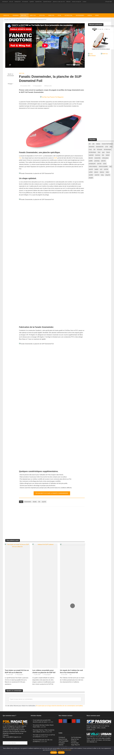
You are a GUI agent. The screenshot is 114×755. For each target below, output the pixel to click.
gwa (103, 152)
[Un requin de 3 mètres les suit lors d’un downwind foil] (72, 605)
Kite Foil (42, 15)
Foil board (73, 741)
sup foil (44, 501)
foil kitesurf (5, 1)
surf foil (106, 169)
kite (103, 155)
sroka (104, 163)
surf (101, 169)
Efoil (59, 15)
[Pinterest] (74, 721)
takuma (102, 172)
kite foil (91, 158)
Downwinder (27, 501)
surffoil (90, 172)
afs (89, 143)
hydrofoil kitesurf (47, 1)
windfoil (91, 175)
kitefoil (107, 155)
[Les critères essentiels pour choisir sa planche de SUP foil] (44, 605)
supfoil (96, 169)
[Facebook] (65, 721)
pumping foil (92, 163)
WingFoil (6, 15)
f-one (90, 149)
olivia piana (105, 158)
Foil (20, 158)
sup (110, 166)
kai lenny (97, 155)
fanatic (34, 501)
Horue (108, 152)
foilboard (68, 1)
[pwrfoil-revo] (101, 38)
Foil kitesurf (62, 737)
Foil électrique (75, 743)
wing (102, 175)
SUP (55, 158)
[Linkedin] (78, 721)
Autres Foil (68, 15)
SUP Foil (23, 15)
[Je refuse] (112, 750)
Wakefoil (61, 744)
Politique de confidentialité (64, 750)
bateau (98, 143)
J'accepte (53, 752)
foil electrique (107, 149)
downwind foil (99, 146)
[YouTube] (60, 721)
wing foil (107, 175)
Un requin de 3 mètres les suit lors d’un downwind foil (71, 671)
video (107, 172)
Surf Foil (33, 15)
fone (99, 152)
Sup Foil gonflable (63, 741)
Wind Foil (51, 15)
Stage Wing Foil (75, 744)
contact (84, 1)
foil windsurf (25, 1)
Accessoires (80, 15)
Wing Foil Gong (63, 739)
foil (39, 501)
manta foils (97, 158)
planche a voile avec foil (59, 1)
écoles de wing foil (76, 1)
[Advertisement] (52, 521)
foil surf (11, 1)
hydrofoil (32, 1)
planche (103, 160)
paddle (90, 160)
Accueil (6, 19)
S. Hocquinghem (37, 85)
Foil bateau (62, 743)
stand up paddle (103, 166)
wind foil (97, 175)
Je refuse (61, 752)
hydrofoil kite (38, 1)
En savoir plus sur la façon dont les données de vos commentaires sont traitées (59, 705)
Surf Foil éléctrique (76, 737)
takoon (96, 172)
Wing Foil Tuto (75, 739)
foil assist (99, 149)
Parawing (16, 15)
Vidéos (89, 15)
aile (93, 143)
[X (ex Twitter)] (60, 726)
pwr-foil (99, 163)
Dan (71, 674)
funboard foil (18, 1)
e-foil (106, 146)
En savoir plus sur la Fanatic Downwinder (52, 493)
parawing (96, 160)
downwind (91, 146)
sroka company (93, 166)
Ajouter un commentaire (10, 74)
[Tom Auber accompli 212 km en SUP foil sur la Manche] (17, 605)
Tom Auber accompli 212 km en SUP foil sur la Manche (17, 671)
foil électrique (92, 152)
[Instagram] (69, 721)
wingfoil (91, 177)
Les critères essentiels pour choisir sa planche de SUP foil (43, 671)
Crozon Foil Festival (107, 143)
